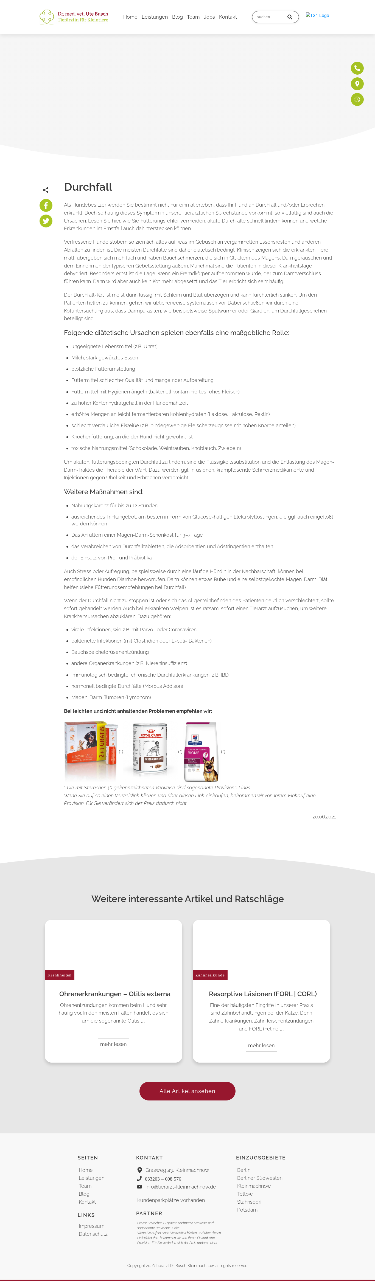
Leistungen (91, 1178)
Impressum (91, 1226)
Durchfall (88, 186)
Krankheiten (59, 975)
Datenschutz (93, 1234)
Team (85, 1186)
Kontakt (87, 1202)
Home (86, 1170)
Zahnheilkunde (210, 975)
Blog (84, 1194)
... (143, 1021)
